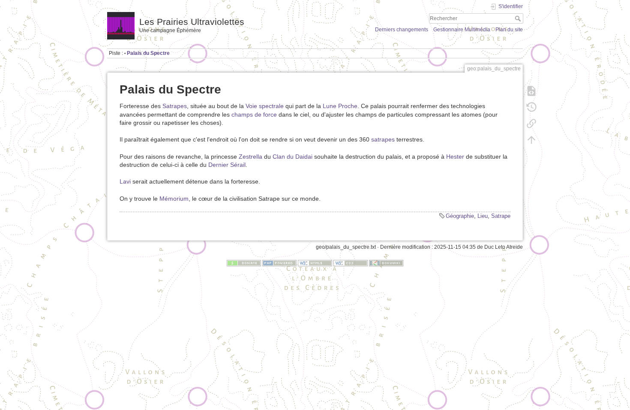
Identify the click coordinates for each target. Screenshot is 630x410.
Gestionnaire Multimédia (461, 30)
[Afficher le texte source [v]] (531, 91)
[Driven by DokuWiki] (386, 263)
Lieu (482, 216)
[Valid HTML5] (315, 263)
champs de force (254, 114)
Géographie (460, 216)
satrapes (383, 139)
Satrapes (174, 105)
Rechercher (519, 18)
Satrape (500, 216)
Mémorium (174, 198)
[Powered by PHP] (279, 263)
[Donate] (244, 263)
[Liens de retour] (531, 123)
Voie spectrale (265, 105)
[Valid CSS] (350, 263)
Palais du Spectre (148, 53)
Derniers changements (401, 30)
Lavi (125, 181)
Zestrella (250, 156)
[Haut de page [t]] (531, 140)
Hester (455, 156)
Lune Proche (340, 105)
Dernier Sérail (227, 164)
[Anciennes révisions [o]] (531, 107)
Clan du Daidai (292, 156)
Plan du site (509, 30)
